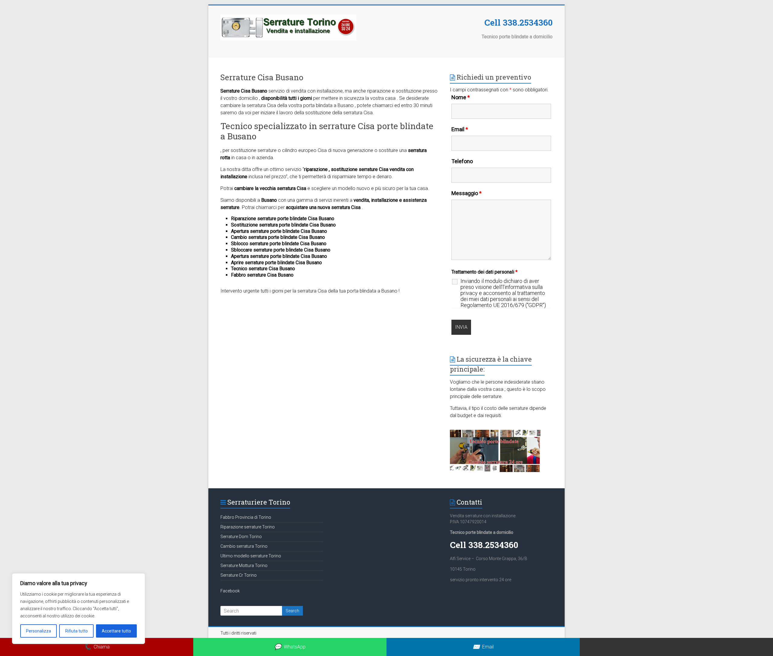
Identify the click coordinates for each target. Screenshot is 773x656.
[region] (78, 608)
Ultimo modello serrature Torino (250, 555)
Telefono (462, 161)
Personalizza (38, 631)
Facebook (230, 590)
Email (459, 129)
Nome (460, 97)
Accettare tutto (116, 631)
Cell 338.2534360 (518, 22)
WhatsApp (290, 646)
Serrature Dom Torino (241, 536)
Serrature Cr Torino (238, 575)
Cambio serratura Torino (244, 546)
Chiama (97, 646)
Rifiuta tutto (76, 631)
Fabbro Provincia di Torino (245, 517)
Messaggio (466, 193)
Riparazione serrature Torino (247, 526)
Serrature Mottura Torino (244, 565)
